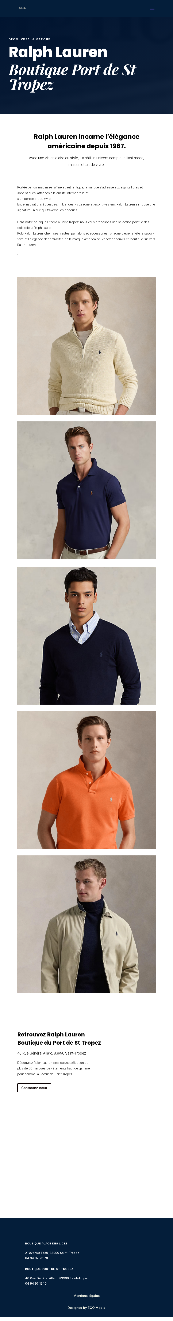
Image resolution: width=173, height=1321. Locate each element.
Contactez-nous (34, 1088)
